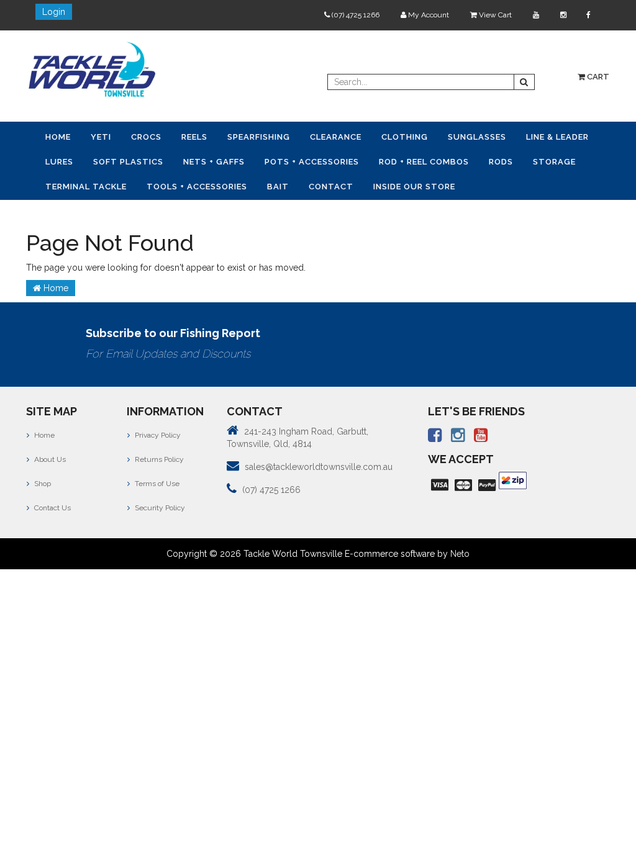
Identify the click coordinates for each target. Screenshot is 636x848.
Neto (460, 554)
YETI (101, 137)
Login (53, 12)
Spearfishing (258, 137)
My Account (427, 15)
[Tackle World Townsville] (92, 69)
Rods (501, 161)
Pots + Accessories (312, 161)
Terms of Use (156, 483)
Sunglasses (477, 137)
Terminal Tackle (86, 186)
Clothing (404, 137)
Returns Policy (158, 459)
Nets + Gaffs (214, 161)
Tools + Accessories (197, 186)
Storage (554, 161)
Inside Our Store (414, 186)
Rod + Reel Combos (424, 161)
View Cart (494, 15)
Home (58, 137)
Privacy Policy (157, 435)
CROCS (146, 137)
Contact (331, 186)
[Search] (524, 82)
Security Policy (159, 507)
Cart (597, 76)
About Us (49, 459)
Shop (41, 483)
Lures (59, 161)
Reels (194, 137)
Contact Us (51, 507)
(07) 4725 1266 (354, 15)
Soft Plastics (128, 161)
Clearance (335, 137)
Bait (278, 186)
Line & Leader (557, 137)
